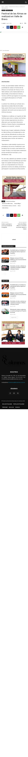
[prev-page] (3, 274)
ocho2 (4, 23)
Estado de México (9, 10)
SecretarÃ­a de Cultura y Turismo (9, 205)
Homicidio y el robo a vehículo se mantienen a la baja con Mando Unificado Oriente (18, 267)
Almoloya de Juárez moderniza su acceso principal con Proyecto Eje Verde (18, 311)
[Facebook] (8, 27)
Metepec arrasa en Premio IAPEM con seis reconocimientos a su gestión (18, 259)
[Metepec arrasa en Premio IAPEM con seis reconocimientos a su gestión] (5, 260)
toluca (19, 205)
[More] (22, 27)
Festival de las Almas (10, 201)
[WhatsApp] (18, 27)
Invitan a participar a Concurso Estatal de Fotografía (7, 225)
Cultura (6, 6)
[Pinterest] (15, 27)
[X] (11, 27)
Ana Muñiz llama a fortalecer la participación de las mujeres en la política (18, 252)
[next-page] (5, 274)
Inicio (3, 6)
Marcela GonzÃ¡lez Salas (7, 203)
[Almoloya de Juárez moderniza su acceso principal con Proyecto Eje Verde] (5, 311)
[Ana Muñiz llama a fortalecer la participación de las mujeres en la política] (5, 252)
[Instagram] (13, 393)
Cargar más (13, 317)
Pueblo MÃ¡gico (17, 203)
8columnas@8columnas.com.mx (17, 382)
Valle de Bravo (5, 207)
